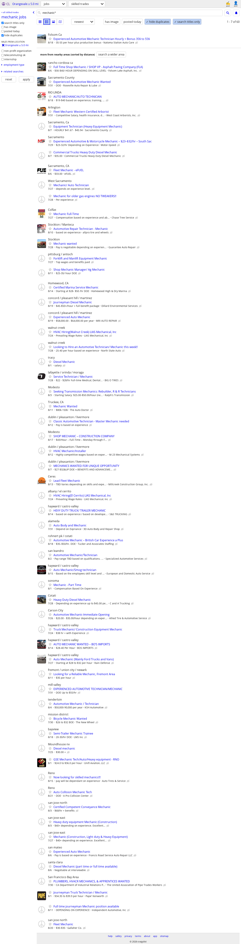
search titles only (14, 23)
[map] (60, 22)
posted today (12, 31)
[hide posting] (137, 42)
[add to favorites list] (50, 39)
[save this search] (236, 13)
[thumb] (46, 22)
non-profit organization (18, 50)
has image (10, 27)
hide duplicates (13, 35)
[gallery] (53, 22)
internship (10, 59)
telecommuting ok (14, 55)
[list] (40, 22)
